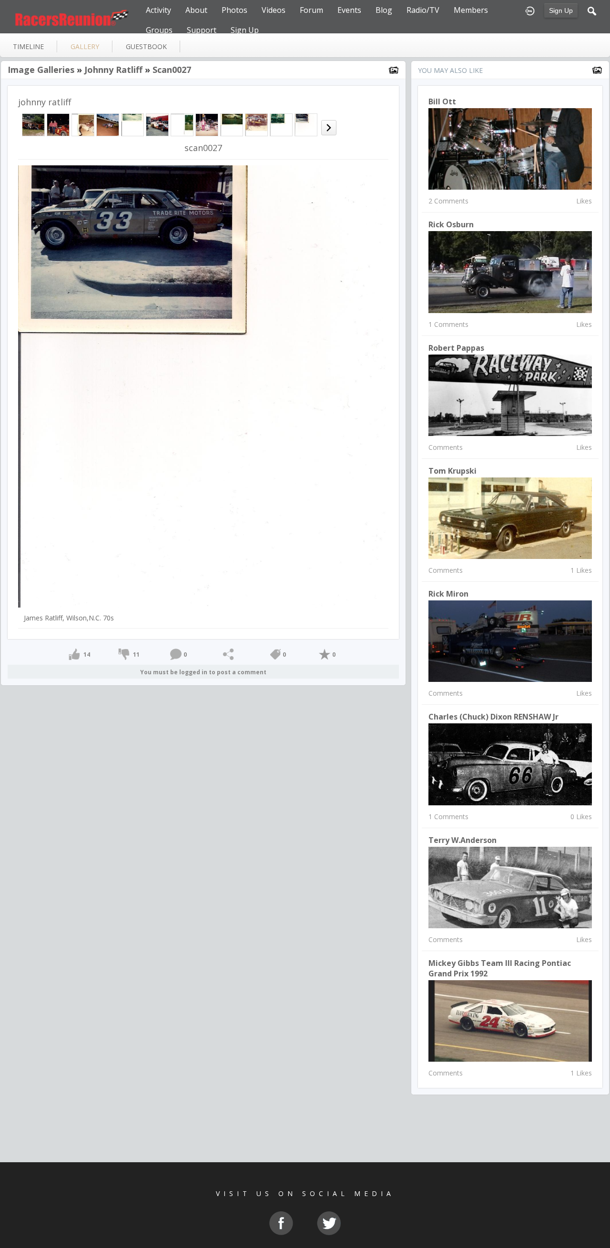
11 (136, 654)
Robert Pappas (456, 348)
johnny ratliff (113, 69)
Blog (384, 10)
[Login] (530, 10)
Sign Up (561, 10)
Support (201, 30)
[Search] (592, 10)
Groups (159, 30)
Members (471, 10)
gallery (85, 46)
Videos (273, 10)
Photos (234, 10)
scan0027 (171, 69)
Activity (158, 10)
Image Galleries (41, 69)
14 (86, 654)
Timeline (28, 46)
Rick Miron (448, 593)
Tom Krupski (452, 471)
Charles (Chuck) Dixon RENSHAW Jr (493, 716)
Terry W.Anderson (462, 840)
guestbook (146, 46)
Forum (311, 10)
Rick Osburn (451, 224)
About (196, 10)
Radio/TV (423, 10)
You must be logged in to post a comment (203, 672)
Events (349, 10)
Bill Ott (442, 101)
